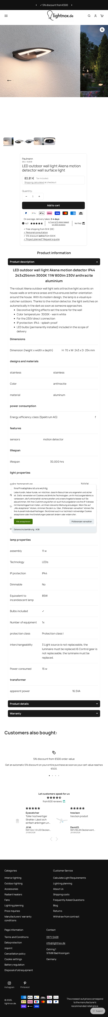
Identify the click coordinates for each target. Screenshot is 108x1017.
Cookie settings (13, 959)
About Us (58, 889)
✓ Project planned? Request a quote (42, 239)
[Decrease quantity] (26, 196)
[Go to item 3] (29, 141)
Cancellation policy (14, 953)
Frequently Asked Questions (68, 900)
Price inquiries (12, 911)
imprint (8, 948)
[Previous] (36, 5)
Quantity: (27, 191)
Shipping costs (61, 894)
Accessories (11, 889)
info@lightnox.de (55, 943)
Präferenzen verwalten (82, 521)
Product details (19, 703)
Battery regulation (14, 964)
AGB (38, 529)
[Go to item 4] (39, 141)
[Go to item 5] (49, 141)
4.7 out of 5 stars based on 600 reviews (58, 223)
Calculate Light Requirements (69, 877)
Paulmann (27, 158)
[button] (52, 839)
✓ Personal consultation (36, 232)
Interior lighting (12, 877)
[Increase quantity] (39, 196)
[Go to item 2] (19, 141)
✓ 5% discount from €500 (54, 5)
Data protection (13, 942)
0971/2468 (52, 937)
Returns (57, 911)
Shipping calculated (34, 182)
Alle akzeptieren (23, 521)
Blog (55, 905)
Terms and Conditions (16, 937)
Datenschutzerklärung (24, 529)
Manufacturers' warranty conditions (18, 918)
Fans (7, 900)
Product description (22, 261)
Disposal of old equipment (18, 970)
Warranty (15, 713)
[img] (54, 797)
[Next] (71, 5)
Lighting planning (13, 905)
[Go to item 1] (9, 141)
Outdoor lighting (13, 883)
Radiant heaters (13, 894)
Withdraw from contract (66, 916)
